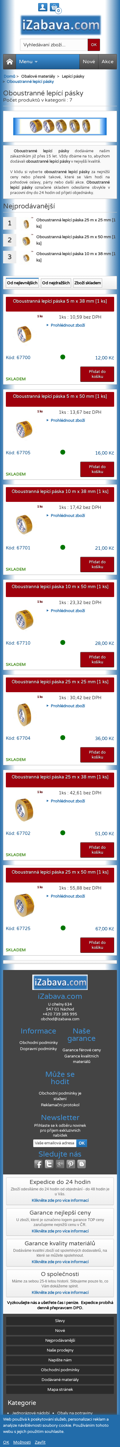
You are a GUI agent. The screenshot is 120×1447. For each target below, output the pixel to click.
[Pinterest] (70, 1164)
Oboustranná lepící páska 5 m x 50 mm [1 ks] (60, 396)
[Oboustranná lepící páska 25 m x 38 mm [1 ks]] (24, 808)
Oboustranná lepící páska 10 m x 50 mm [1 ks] (60, 586)
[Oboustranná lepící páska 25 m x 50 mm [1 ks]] (26, 241)
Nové (89, 62)
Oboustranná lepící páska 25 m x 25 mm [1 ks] (60, 682)
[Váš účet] (42, 7)
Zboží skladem (87, 283)
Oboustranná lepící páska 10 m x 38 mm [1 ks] (60, 491)
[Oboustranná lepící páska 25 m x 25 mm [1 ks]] (26, 224)
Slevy (60, 1320)
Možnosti (22, 1442)
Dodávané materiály (60, 1379)
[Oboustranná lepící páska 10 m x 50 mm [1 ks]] (24, 618)
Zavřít (40, 1442)
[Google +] (60, 1164)
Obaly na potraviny (75, 1413)
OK (6, 1442)
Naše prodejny (60, 1350)
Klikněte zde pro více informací (60, 1200)
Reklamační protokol (60, 1105)
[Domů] (9, 61)
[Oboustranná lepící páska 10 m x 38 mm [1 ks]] (26, 258)
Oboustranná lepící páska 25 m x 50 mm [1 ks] (60, 872)
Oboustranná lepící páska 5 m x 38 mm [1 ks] (60, 301)
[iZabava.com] (60, 25)
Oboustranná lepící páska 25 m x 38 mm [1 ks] (60, 777)
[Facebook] (38, 1164)
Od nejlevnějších (22, 283)
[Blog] (81, 1164)
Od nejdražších (56, 283)
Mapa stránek (60, 1389)
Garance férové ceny (81, 1050)
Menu (26, 62)
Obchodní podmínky (38, 1042)
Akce (108, 62)
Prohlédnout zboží (68, 325)
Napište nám (60, 1360)
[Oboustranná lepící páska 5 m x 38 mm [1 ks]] (24, 333)
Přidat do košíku (97, 374)
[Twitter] (49, 1164)
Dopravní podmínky (38, 1048)
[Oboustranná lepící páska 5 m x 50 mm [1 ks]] (24, 428)
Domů (9, 76)
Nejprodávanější (60, 1340)
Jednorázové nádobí (31, 1413)
